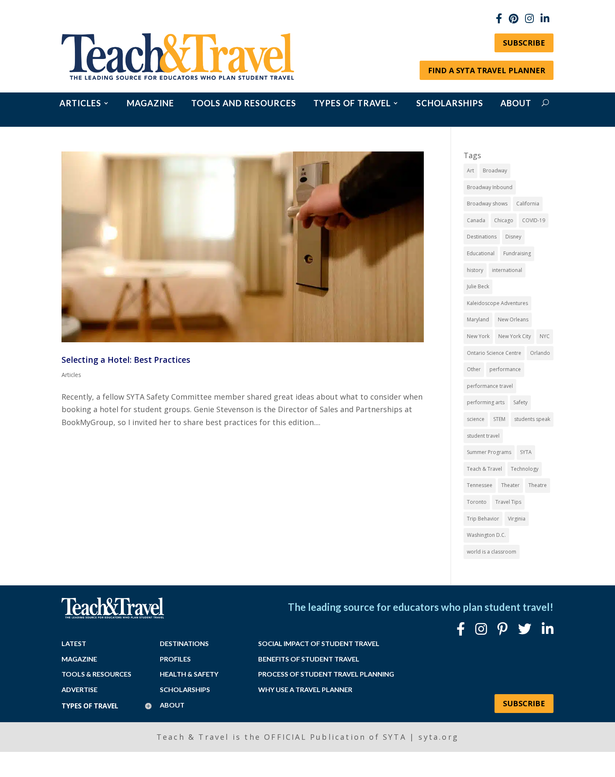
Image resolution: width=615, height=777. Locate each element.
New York (478, 336)
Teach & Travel (484, 468)
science (475, 419)
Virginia (516, 518)
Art (470, 170)
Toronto (477, 501)
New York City (514, 336)
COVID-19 (533, 220)
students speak (532, 419)
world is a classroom (491, 551)
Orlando (540, 352)
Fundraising (517, 253)
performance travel (490, 386)
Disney (513, 236)
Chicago (503, 220)
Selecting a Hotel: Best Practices (126, 359)
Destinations (482, 236)
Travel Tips (508, 501)
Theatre (537, 485)
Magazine (150, 104)
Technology (524, 468)
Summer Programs (489, 452)
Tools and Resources (243, 104)
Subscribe (524, 43)
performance (505, 369)
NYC (545, 336)
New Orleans (513, 319)
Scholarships (449, 104)
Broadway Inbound (489, 187)
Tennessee (479, 485)
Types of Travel (352, 104)
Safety (520, 402)
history (475, 270)
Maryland (478, 319)
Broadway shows (487, 203)
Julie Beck (478, 286)
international (507, 270)
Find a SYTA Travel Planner (486, 70)
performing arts (486, 402)
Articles (80, 104)
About (515, 104)
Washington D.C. (486, 535)
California (527, 203)
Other (474, 369)
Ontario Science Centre (494, 352)
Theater (510, 485)
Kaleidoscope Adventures (497, 303)
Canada (476, 220)
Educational (481, 253)
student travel (483, 435)
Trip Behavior (483, 518)
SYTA (526, 452)
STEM (499, 419)
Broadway (495, 170)
